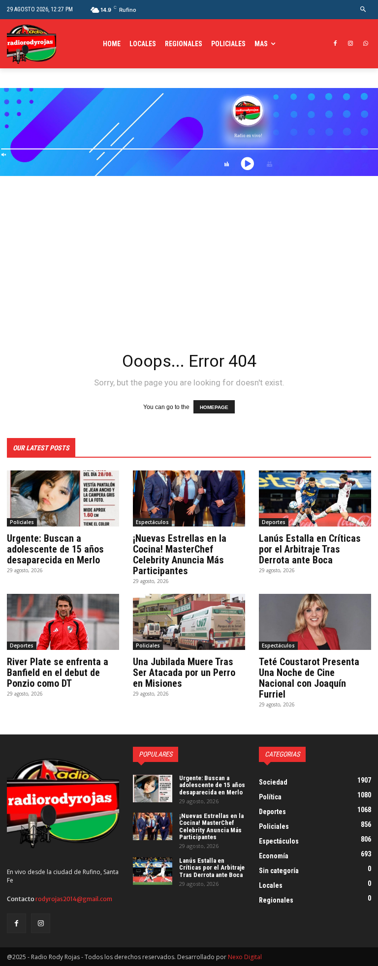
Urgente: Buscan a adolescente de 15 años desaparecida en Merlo (55, 549)
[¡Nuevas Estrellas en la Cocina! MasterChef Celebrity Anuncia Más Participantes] (189, 498)
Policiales (22, 522)
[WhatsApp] (365, 44)
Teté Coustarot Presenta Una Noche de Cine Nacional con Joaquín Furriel (309, 678)
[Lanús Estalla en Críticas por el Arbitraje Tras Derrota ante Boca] (315, 498)
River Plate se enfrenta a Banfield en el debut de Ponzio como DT (57, 672)
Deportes (273, 522)
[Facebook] (335, 44)
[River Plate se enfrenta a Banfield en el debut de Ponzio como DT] (63, 622)
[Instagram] (350, 44)
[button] (363, 9)
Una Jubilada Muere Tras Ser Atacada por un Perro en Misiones (184, 672)
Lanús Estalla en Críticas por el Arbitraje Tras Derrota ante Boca (310, 549)
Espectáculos (152, 522)
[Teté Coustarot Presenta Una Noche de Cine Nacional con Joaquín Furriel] (315, 622)
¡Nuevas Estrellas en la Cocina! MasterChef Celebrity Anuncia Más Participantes (179, 554)
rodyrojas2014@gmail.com (73, 899)
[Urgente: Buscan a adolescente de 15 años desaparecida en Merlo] (63, 498)
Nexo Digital (245, 957)
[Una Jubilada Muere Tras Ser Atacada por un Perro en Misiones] (189, 622)
